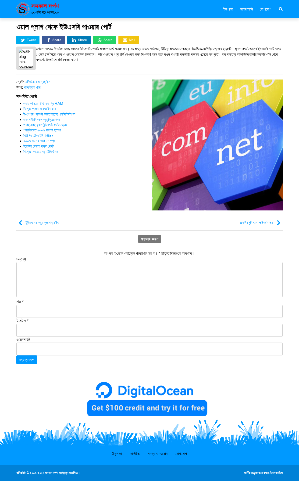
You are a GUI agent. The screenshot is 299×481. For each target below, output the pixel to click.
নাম (20, 301)
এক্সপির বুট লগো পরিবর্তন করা (256, 223)
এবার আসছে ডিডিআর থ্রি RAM (43, 103)
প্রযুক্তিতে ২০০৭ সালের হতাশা (42, 130)
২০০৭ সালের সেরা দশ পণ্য (39, 141)
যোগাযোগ (265, 9)
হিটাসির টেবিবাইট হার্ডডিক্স (38, 135)
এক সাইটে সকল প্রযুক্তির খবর (41, 120)
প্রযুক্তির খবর (32, 87)
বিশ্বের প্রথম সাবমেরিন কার (39, 109)
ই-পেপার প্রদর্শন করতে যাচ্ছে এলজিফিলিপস (49, 114)
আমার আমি (246, 9)
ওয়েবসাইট (23, 339)
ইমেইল (22, 320)
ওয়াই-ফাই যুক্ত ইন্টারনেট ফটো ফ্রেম (45, 125)
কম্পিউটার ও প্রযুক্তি (37, 82)
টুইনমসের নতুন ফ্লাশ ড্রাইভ (42, 223)
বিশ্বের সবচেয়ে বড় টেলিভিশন (40, 152)
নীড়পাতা (228, 9)
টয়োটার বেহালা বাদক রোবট (38, 146)
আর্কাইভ (135, 454)
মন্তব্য (21, 259)
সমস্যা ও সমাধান (157, 454)
